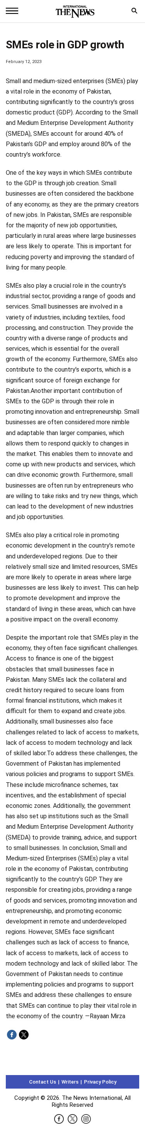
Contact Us (42, 1082)
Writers (69, 1082)
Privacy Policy (100, 1082)
